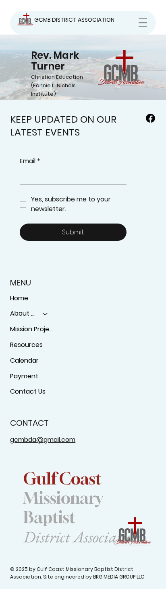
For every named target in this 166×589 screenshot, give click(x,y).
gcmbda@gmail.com (42, 439)
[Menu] (143, 22)
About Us (22, 313)
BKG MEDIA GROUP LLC (118, 576)
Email (30, 161)
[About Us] (45, 314)
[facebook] (150, 118)
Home (19, 298)
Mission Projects (33, 329)
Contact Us (28, 391)
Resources (26, 344)
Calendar (24, 360)
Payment (24, 376)
